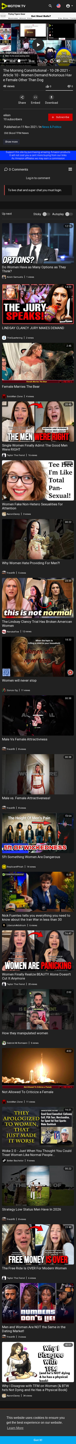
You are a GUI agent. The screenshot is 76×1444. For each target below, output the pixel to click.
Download (51, 102)
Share (22, 102)
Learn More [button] (15, 1428)
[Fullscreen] (71, 61)
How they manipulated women (25, 1033)
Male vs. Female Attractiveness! (26, 798)
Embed (35, 102)
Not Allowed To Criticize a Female (27, 1092)
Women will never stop (19, 680)
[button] (59, 5)
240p (63, 45)
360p (63, 39)
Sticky (37, 214)
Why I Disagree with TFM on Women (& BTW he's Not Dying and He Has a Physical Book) (35, 1388)
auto (65, 61)
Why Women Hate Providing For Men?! (31, 563)
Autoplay (58, 214)
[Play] (5, 61)
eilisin (7, 115)
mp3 (63, 51)
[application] (38, 45)
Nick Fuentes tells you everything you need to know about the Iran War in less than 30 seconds (36, 919)
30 (45, 61)
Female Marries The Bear (21, 387)
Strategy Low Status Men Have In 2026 (31, 1209)
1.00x (39, 61)
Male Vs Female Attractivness (24, 739)
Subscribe (62, 117)
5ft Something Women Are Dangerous (31, 857)
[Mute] (58, 61)
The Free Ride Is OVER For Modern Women (34, 1268)
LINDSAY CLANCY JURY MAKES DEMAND (33, 328)
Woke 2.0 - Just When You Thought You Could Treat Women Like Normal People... (37, 1153)
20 (52, 61)
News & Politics (51, 127)
